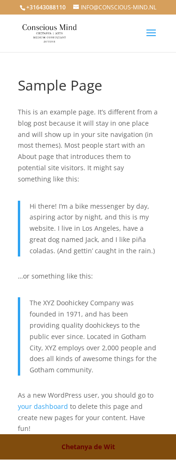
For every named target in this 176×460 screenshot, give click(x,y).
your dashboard (43, 406)
